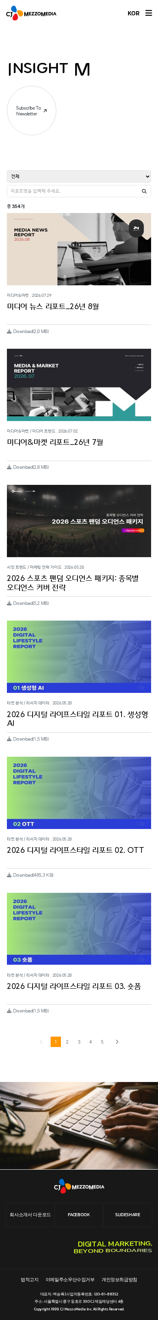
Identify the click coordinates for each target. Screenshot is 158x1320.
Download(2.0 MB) (30, 331)
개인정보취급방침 (119, 1279)
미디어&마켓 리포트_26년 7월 (55, 442)
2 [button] (67, 1042)
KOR (134, 13)
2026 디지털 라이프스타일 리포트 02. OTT (75, 850)
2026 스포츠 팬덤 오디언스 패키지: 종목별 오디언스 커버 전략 (73, 583)
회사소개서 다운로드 (30, 1214)
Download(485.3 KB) (33, 875)
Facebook (79, 1214)
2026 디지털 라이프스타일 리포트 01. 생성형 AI (77, 719)
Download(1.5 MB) (30, 739)
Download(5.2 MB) (30, 603)
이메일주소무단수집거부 (70, 1279)
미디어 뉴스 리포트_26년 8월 (53, 306)
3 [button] (79, 1042)
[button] (117, 1042)
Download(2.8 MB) (30, 467)
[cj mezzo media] (33, 13)
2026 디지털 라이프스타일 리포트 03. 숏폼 (74, 986)
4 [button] (90, 1042)
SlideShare (127, 1214)
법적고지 (30, 1279)
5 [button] (102, 1042)
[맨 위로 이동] (141, 1303)
